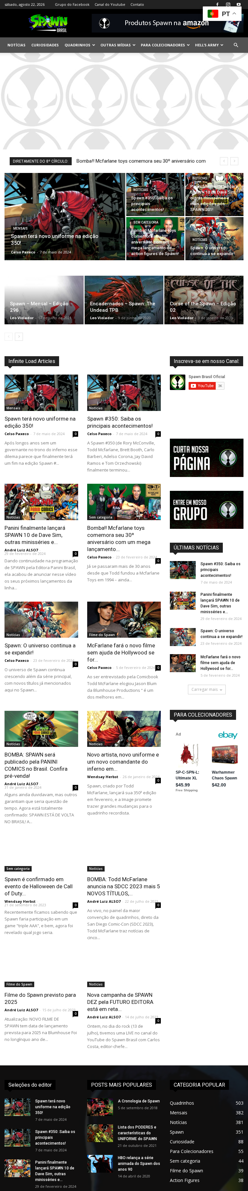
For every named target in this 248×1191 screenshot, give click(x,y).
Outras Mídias (115, 45)
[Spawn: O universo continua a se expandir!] (214, 238)
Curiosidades (45, 45)
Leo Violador (22, 317)
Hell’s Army (207, 45)
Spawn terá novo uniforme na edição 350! (52, 1107)
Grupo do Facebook (72, 4)
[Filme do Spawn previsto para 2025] (41, 969)
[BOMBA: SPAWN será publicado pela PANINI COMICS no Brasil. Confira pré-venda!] (41, 729)
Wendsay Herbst (102, 776)
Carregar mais (204, 689)
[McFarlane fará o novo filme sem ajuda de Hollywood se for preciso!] (124, 620)
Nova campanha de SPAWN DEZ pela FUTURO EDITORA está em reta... (120, 1002)
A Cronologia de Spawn (139, 1101)
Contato (137, 4)
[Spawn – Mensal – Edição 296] (44, 300)
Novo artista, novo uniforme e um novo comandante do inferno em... (123, 761)
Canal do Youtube (110, 4)
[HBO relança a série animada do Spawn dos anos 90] (100, 1164)
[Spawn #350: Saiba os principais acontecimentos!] (155, 194)
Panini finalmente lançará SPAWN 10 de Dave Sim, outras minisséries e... (35, 535)
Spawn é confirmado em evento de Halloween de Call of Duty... (39, 886)
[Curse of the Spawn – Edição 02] (203, 300)
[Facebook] (217, 4)
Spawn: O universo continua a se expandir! (121, 161)
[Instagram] (228, 4)
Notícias (16, 45)
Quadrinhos (77, 45)
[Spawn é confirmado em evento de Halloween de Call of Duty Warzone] (41, 853)
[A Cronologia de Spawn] (100, 1107)
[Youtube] (238, 4)
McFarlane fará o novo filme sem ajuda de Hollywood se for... (121, 652)
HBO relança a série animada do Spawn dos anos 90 (139, 1164)
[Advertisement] (124, 101)
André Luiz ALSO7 (21, 550)
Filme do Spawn (102, 635)
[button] (235, 45)
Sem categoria (145, 222)
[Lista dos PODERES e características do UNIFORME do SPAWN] (100, 1133)
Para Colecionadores (163, 45)
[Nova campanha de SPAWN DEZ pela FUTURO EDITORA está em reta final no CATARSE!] (124, 969)
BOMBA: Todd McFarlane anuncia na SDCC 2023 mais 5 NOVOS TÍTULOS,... (123, 886)
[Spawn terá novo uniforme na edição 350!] (65, 225)
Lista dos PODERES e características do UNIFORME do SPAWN (137, 1133)
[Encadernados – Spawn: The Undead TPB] (124, 300)
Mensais (20, 228)
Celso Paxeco (23, 252)
